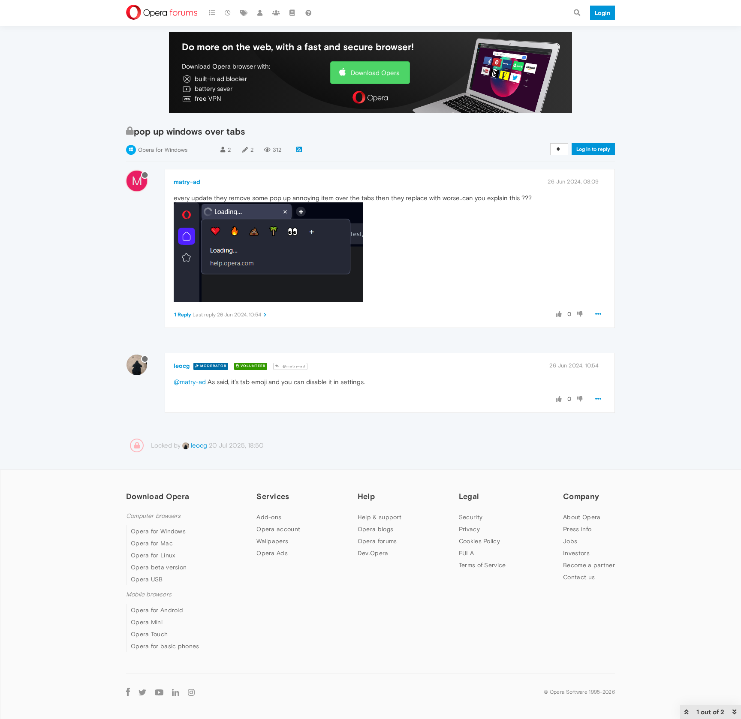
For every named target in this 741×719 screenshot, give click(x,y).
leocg (182, 365)
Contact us (579, 577)
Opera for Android (157, 610)
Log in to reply (593, 149)
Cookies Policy (479, 541)
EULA (466, 553)
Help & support (379, 517)
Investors (576, 553)
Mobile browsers (149, 594)
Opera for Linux (153, 555)
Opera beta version (159, 567)
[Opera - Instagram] (191, 692)
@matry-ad (293, 366)
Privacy (469, 529)
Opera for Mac (152, 543)
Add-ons (268, 517)
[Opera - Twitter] (142, 692)
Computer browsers (153, 516)
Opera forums (377, 541)
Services (272, 496)
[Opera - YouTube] (159, 692)
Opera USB (147, 579)
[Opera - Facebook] (128, 692)
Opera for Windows (162, 150)
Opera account (278, 529)
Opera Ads (272, 553)
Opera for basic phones (165, 646)
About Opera (581, 517)
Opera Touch (149, 634)
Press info (577, 529)
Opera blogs (375, 529)
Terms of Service (482, 565)
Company (581, 496)
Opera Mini (147, 622)
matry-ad (187, 181)
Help (366, 496)
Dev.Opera (373, 553)
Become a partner (589, 565)
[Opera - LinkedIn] (176, 692)
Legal (469, 496)
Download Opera (375, 72)
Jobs (570, 541)
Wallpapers (272, 541)
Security (470, 517)
